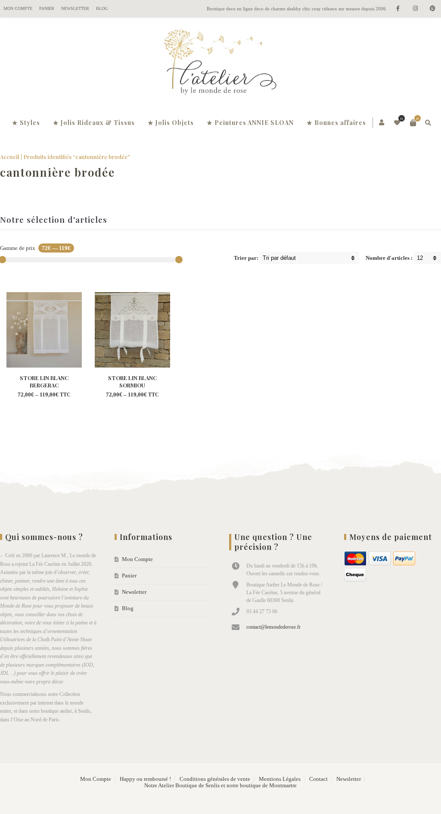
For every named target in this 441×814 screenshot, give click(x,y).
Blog (102, 8)
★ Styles (26, 123)
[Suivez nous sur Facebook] (398, 9)
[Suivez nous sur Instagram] (415, 9)
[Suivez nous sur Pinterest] (432, 9)
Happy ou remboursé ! (145, 779)
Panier (46, 8)
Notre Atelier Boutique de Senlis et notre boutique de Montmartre (220, 786)
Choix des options (43, 382)
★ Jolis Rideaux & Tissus (94, 123)
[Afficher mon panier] (413, 123)
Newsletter (75, 8)
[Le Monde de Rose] (220, 63)
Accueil (9, 156)
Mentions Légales (280, 779)
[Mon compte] (382, 123)
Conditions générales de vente (215, 779)
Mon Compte (17, 8)
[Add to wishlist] (52, 395)
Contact (318, 779)
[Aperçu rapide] (36, 395)
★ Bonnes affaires (336, 123)
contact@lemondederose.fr (273, 627)
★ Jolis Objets (171, 123)
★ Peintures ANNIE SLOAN (250, 123)
